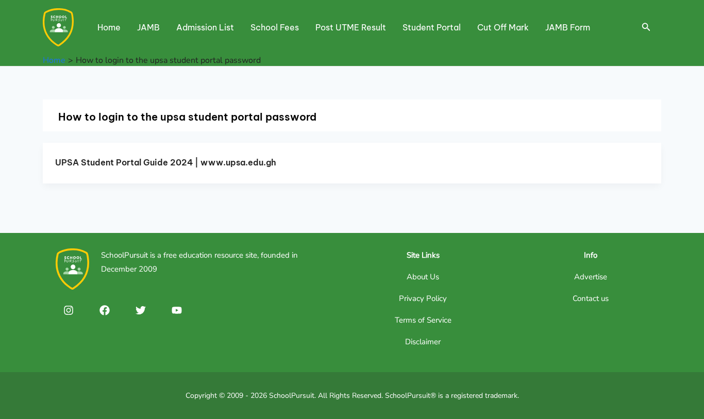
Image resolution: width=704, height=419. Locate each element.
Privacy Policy (423, 298)
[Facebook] (104, 310)
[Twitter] (141, 310)
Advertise (590, 277)
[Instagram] (68, 310)
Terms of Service (423, 320)
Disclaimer (423, 342)
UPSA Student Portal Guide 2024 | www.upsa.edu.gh (165, 162)
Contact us (591, 298)
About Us (423, 277)
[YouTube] (177, 310)
